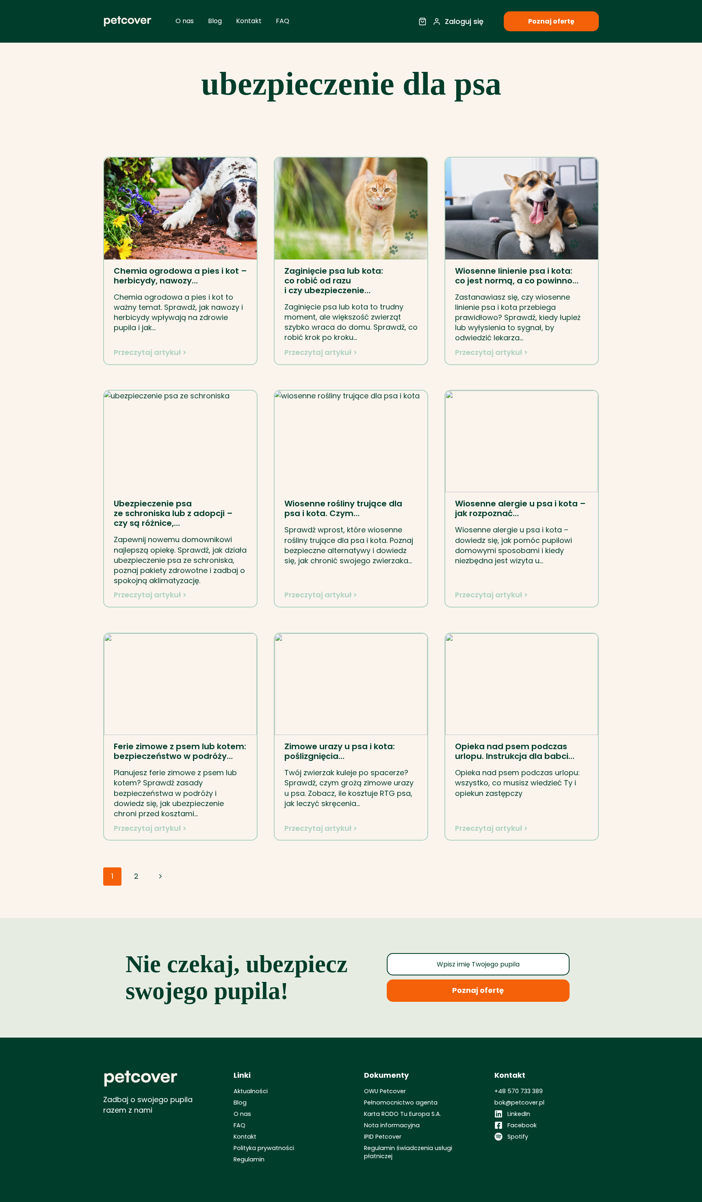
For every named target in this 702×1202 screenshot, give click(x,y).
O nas (185, 21)
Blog (215, 21)
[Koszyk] (422, 21)
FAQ (282, 21)
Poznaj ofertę (551, 21)
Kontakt (249, 21)
